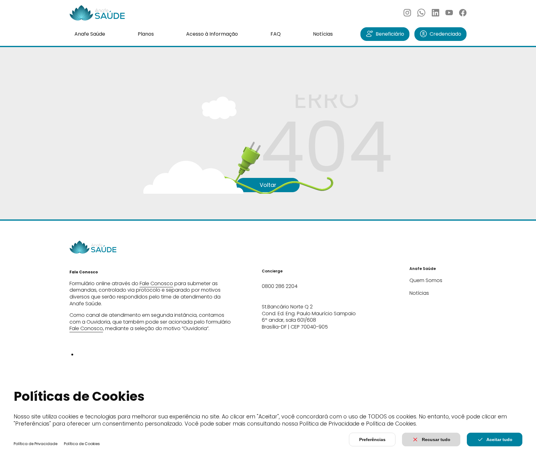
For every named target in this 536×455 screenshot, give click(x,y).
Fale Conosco (156, 283)
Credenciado (445, 34)
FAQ (275, 34)
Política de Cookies (82, 443)
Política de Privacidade (35, 443)
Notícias (323, 34)
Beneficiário (390, 34)
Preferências (372, 439)
